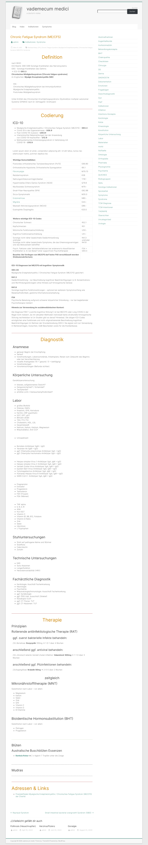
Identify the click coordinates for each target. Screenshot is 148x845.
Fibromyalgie (18, 171)
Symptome (47, 26)
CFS (39, 47)
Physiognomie (104, 167)
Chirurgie (102, 65)
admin (15, 42)
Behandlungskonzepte (107, 49)
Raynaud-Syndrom (19, 813)
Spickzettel (103, 191)
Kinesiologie (103, 126)
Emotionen (102, 86)
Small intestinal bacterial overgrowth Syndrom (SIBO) (69, 813)
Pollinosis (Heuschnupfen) (23, 826)
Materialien (103, 142)
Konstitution (103, 130)
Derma (101, 73)
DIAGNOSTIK (103, 77)
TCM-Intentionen (105, 207)
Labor (100, 138)
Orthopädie (103, 158)
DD (99, 69)
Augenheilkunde (105, 41)
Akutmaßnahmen (105, 37)
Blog (14, 26)
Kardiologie (103, 118)
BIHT (100, 53)
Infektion (102, 110)
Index (22, 26)
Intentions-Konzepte (107, 114)
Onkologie (102, 154)
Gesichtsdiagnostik (106, 94)
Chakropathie (104, 57)
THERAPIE (102, 211)
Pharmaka (102, 163)
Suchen (135, 8)
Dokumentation (104, 81)
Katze (100, 122)
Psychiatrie (103, 171)
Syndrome (41, 42)
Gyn (100, 98)
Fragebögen (103, 90)
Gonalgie (72, 826)
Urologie (102, 223)
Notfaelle (102, 150)
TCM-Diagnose (104, 203)
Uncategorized (104, 219)
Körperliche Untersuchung (109, 134)
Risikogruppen (104, 179)
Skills (100, 183)
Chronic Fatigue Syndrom (49, 47)
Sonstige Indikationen (107, 187)
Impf (100, 102)
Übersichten (103, 215)
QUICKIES (102, 175)
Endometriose (19, 198)
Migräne (16, 202)
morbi (100, 146)
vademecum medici (48, 9)
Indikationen (33, 26)
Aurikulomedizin (105, 45)
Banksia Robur (32, 47)
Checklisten (103, 61)
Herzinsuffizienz (47, 826)
